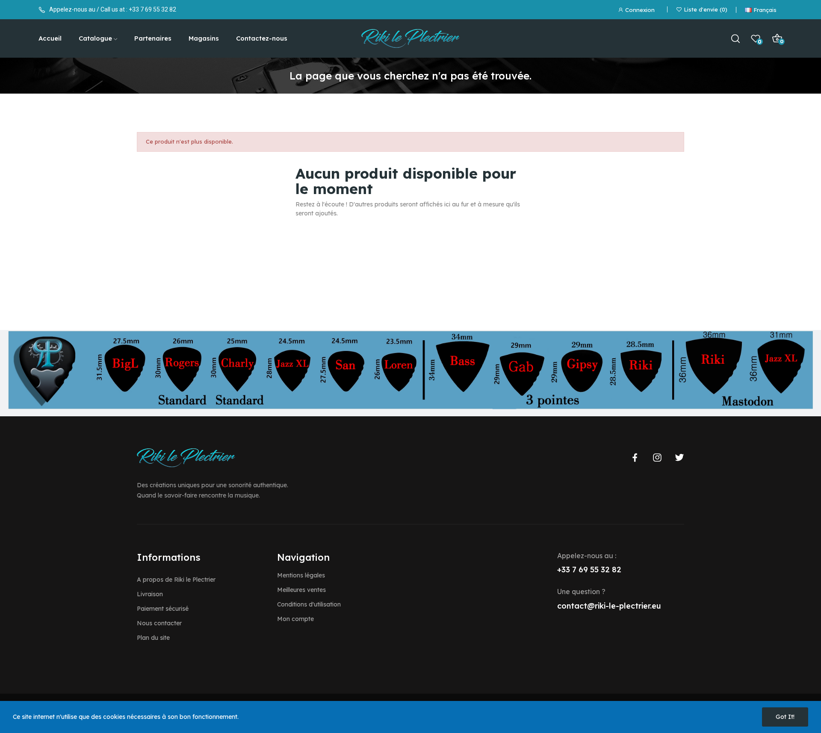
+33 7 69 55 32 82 (152, 9)
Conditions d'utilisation (309, 604)
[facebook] (635, 458)
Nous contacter (159, 623)
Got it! (785, 717)
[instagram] (657, 458)
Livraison (150, 594)
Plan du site (153, 638)
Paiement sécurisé (163, 608)
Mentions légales (301, 575)
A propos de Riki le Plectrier (176, 579)
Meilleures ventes (301, 590)
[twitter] (679, 458)
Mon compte (295, 619)
